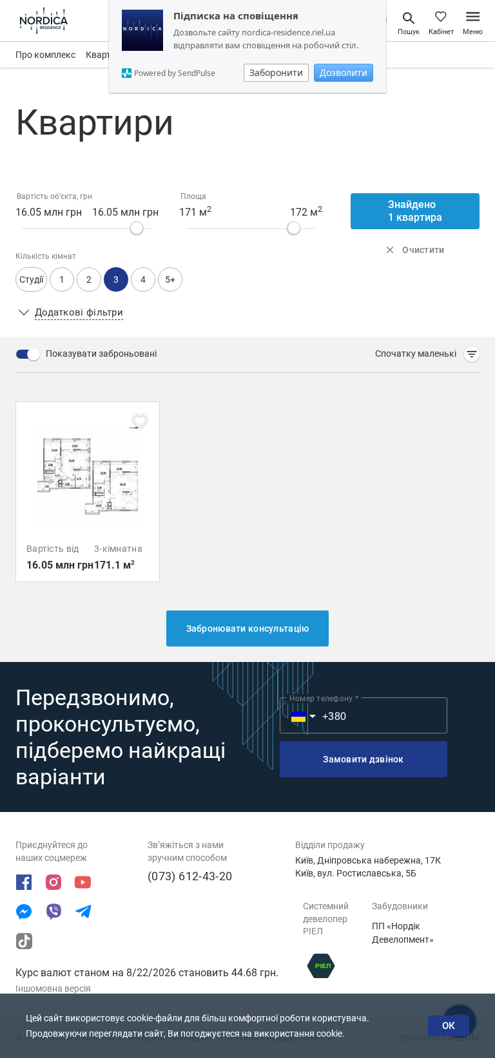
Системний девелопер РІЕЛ (326, 918)
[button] (170, 279)
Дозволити (343, 72)
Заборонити (276, 72)
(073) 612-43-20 (190, 876)
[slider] (136, 228)
